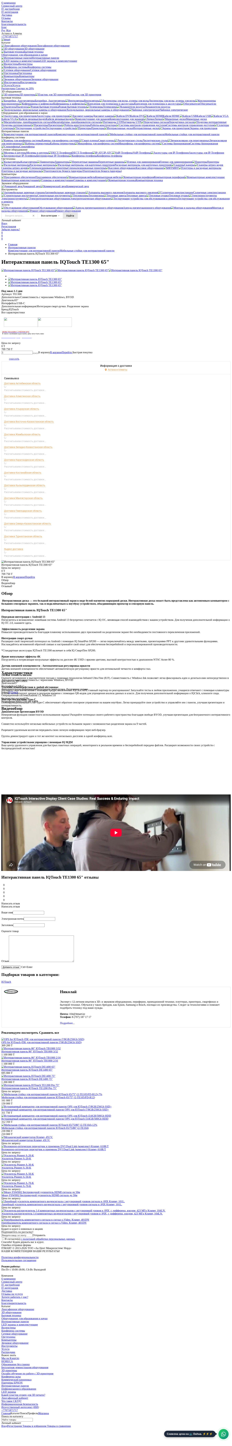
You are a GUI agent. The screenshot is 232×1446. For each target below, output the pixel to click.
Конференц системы (13, 1330)
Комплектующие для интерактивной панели (34, 250)
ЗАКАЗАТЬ (14, 359)
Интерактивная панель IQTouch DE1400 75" (27, 1079)
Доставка (6, 15)
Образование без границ (15, 1364)
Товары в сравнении (58, 1426)
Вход (4, 223)
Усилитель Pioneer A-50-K (16, 1176)
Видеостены (8, 1327)
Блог (4, 27)
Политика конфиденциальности (20, 1257)
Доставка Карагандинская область (24, 459)
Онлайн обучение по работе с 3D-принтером (27, 1373)
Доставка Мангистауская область (23, 498)
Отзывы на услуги (12, 1294)
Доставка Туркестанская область (23, 536)
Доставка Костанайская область (22, 472)
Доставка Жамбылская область (22, 434)
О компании (8, 2)
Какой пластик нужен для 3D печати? (23, 1394)
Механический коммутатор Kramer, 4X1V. (25, 1140)
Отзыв (5, 961)
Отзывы (6, 18)
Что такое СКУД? (11, 1401)
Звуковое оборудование (15, 1342)
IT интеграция (9, 12)
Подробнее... (67, 1023)
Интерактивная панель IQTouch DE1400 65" (27, 1069)
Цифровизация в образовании (18, 1388)
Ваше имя (7, 912)
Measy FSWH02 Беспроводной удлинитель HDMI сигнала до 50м (39, 1195)
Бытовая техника (11, 1315)
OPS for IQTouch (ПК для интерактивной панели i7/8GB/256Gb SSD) (41, 1042)
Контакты (7, 21)
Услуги (5, 1349)
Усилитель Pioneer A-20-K (16, 1158)
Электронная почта (12, 918)
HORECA (7, 1361)
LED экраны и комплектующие (19, 1324)
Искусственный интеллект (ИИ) (20, 1407)
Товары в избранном (34, 1426)
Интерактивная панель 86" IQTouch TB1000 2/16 (29, 1060)
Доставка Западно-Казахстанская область (28, 447)
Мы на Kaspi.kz (10, 1358)
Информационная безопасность (19, 1404)
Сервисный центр (11, 5)
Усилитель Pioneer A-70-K (16, 1186)
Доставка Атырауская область (21, 409)
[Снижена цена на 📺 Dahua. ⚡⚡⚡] (223, 1434)
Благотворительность (13, 24)
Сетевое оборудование (14, 1333)
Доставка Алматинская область (22, 396)
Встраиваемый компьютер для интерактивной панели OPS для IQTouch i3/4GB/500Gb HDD (54, 1118)
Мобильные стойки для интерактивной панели (87, 250)
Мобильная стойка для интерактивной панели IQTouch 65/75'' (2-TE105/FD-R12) (48, 1097)
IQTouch (13, 692)
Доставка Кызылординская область (24, 485)
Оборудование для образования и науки (24, 1318)
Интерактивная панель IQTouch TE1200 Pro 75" (29, 1088)
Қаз (9, 30)
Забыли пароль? (10, 229)
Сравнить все (49, 1032)
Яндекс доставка (13, 549)
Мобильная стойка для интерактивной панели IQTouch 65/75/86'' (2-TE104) (45, 1128)
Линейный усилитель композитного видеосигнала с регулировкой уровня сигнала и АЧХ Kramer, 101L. (61, 1204)
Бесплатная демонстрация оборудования (24, 1367)
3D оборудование (11, 1312)
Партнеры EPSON (12, 1382)
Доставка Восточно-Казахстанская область (29, 421)
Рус (3, 30)
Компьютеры (8, 1339)
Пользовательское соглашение (18, 1260)
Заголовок (7, 925)
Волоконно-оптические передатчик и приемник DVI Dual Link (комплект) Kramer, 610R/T (53, 1149)
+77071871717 (9, 36)
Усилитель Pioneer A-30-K (16, 1167)
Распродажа (8, 1352)
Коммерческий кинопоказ (16, 1379)
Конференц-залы (11, 1376)
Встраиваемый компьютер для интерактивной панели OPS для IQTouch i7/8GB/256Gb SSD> (55, 1109)
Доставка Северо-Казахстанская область (27, 523)
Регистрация (8, 226)
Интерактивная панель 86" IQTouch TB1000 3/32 (29, 1051)
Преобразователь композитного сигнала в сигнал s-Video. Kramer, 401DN (43, 1222)
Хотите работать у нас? (14, 1297)
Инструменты (9, 1346)
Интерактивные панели (22, 247)
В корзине (61, 352)
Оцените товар (10, 931)
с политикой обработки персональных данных (48, 1238)
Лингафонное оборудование (17, 1309)
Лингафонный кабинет (14, 1398)
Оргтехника (8, 1336)
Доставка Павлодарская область (23, 510)
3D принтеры (9, 1370)
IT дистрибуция (10, 8)
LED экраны (8, 1391)
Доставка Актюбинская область (22, 383)
